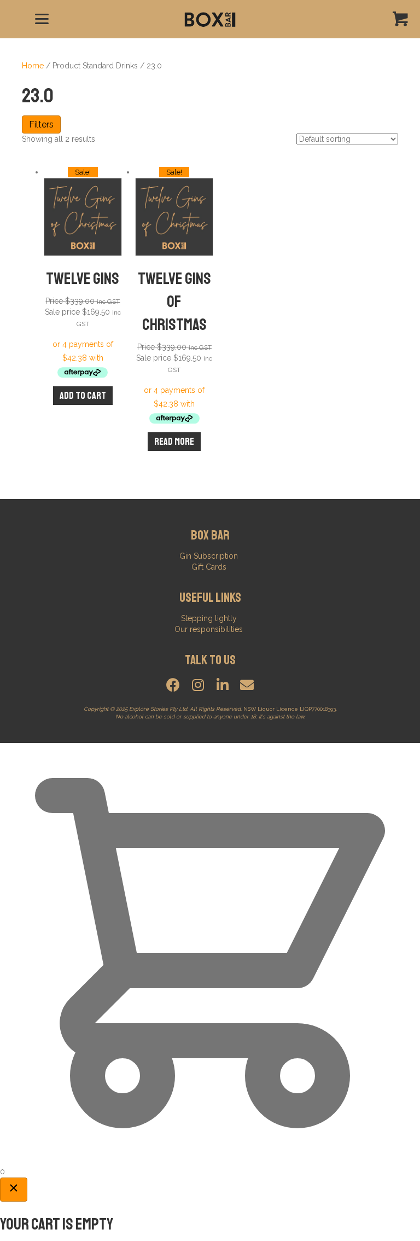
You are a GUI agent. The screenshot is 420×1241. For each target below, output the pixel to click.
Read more (174, 442)
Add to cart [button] (83, 396)
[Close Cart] (13, 1190)
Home (33, 65)
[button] (173, 684)
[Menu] (42, 19)
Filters (41, 124)
